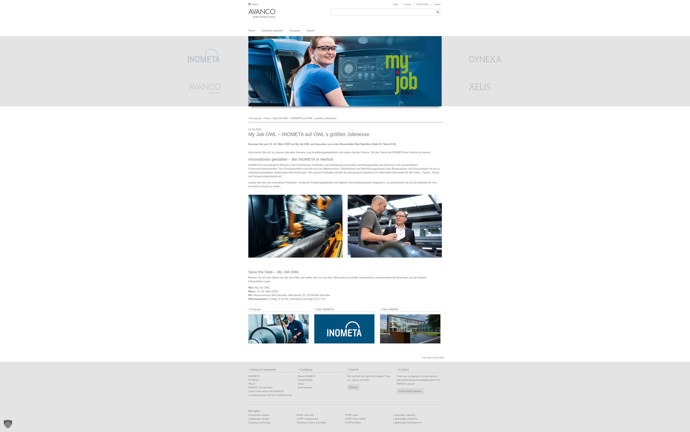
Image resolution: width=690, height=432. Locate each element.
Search (353, 387)
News (267, 118)
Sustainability (305, 379)
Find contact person (410, 391)
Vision (301, 383)
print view (438, 357)
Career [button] (311, 30)
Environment (305, 387)
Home (251, 30)
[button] (8, 424)
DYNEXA (253, 379)
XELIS (251, 383)
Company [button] (294, 30)
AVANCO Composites (260, 387)
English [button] (255, 4)
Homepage (255, 118)
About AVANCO (306, 376)
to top (427, 357)
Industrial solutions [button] (272, 30)
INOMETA (254, 376)
